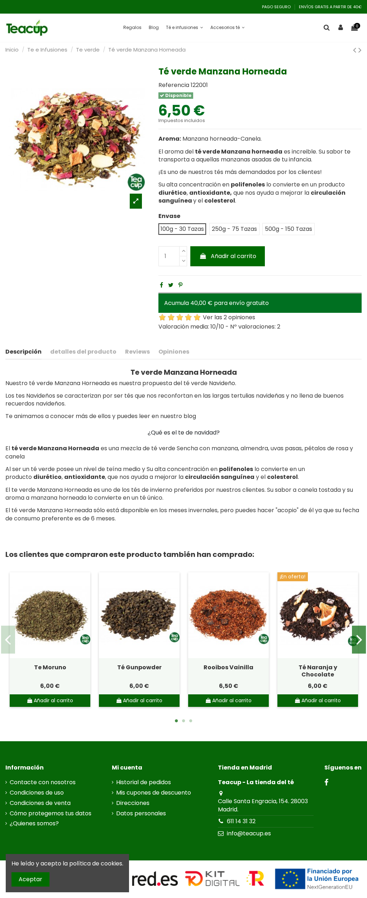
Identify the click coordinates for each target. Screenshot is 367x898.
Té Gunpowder (139, 667)
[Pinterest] (180, 285)
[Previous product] (355, 50)
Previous (8, 640)
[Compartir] (161, 285)
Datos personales (141, 813)
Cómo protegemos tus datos (50, 813)
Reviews (137, 352)
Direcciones (132, 803)
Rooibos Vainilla (228, 667)
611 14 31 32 (241, 821)
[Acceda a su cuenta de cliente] (341, 28)
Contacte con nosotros (43, 782)
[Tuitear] (170, 285)
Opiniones (173, 352)
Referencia (173, 85)
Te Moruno (50, 667)
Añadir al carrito (233, 256)
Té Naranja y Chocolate (318, 670)
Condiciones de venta (40, 803)
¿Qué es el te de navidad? (184, 432)
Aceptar (30, 879)
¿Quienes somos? (34, 823)
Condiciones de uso (37, 793)
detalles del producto (83, 352)
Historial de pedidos (143, 782)
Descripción (23, 352)
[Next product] (360, 50)
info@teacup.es (249, 833)
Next (359, 640)
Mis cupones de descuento (153, 793)
